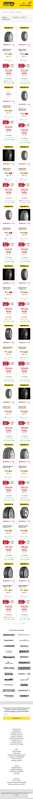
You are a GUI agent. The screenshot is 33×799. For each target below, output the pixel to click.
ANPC (16, 749)
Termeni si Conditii (16, 758)
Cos (25, 3)
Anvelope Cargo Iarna (16, 736)
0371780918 (26, 5)
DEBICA (19, 12)
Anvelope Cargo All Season (16, 738)
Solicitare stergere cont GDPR (16, 784)
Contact (16, 766)
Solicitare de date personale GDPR (16, 782)
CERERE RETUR (16, 767)
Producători (16, 773)
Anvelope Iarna (16, 731)
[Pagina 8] (24, 623)
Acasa (5, 12)
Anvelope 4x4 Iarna (16, 742)
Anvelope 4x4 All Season (16, 744)
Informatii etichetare (16, 760)
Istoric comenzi (16, 780)
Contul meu (16, 778)
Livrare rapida (16, 753)
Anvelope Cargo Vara (16, 734)
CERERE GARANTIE (16, 769)
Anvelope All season (16, 733)
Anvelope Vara (17, 729)
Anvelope (12, 12)
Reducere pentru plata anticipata (16, 755)
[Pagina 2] (20, 623)
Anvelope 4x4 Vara (16, 740)
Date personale (16, 751)
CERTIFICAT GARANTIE (16, 771)
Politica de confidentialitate (16, 757)
